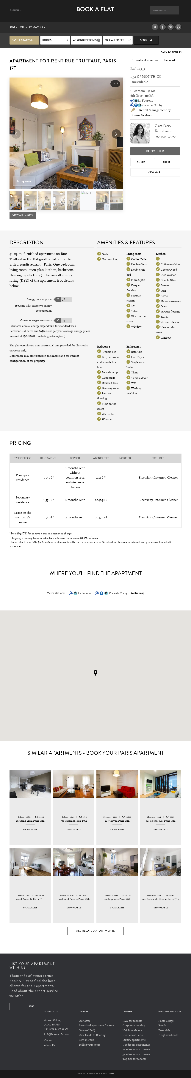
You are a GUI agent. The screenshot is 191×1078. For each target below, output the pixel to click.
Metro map (137, 593)
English (14, 10)
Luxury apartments (134, 1040)
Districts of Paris (133, 1035)
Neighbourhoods (132, 1030)
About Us (49, 1045)
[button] (116, 134)
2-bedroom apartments (136, 1049)
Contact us (36, 27)
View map (154, 172)
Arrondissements (85, 40)
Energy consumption (39, 299)
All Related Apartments (95, 931)
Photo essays (165, 1021)
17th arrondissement (25, 264)
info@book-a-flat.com (57, 1034)
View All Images (22, 215)
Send (143, 40)
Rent (13, 27)
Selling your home (89, 1045)
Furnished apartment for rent (96, 1025)
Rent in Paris (86, 1040)
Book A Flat (95, 13)
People (162, 1025)
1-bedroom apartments (136, 1045)
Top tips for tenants (134, 1059)
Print (167, 162)
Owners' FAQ (87, 1030)
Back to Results (171, 52)
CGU (111, 1073)
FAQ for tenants (132, 1021)
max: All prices (114, 40)
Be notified (155, 151)
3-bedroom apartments (136, 1054)
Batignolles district (47, 259)
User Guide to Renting (92, 1035)
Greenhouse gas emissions (36, 320)
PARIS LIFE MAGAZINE (169, 1011)
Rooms (46, 40)
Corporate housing (134, 1025)
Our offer (84, 1021)
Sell (22, 27)
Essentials (164, 1030)
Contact (49, 1040)
